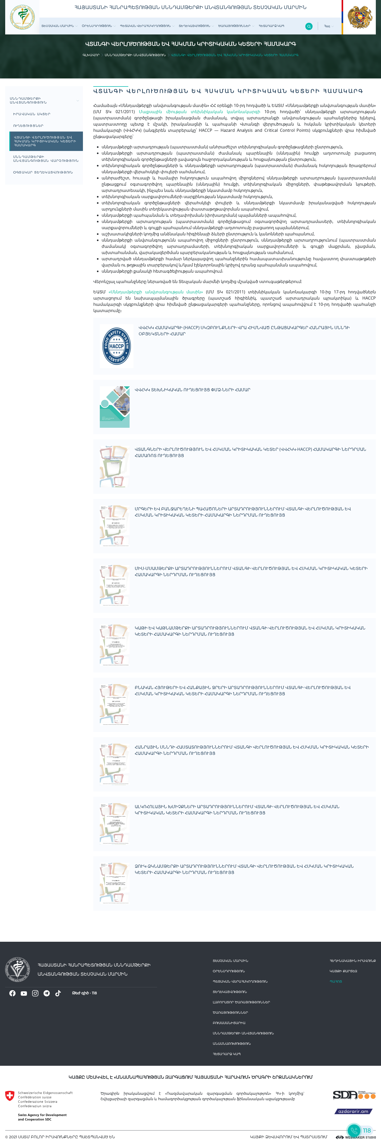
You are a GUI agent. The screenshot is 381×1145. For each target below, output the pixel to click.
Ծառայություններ (234, 26)
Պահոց (336, 981)
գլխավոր (91, 55)
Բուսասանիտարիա (229, 1023)
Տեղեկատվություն (194, 26)
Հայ (327, 26)
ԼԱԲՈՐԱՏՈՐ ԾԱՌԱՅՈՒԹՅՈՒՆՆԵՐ (241, 1002)
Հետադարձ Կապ (271, 26)
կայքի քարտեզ (343, 971)
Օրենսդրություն (97, 26)
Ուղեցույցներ (28, 126)
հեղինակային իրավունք (353, 961)
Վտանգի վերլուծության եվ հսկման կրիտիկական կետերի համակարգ (45, 141)
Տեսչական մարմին (57, 26)
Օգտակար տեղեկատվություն (43, 172)
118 (94, 993)
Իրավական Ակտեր (32, 114)
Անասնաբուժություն (232, 1044)
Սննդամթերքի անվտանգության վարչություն (46, 159)
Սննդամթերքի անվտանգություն (135, 55)
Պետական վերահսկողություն (145, 26)
